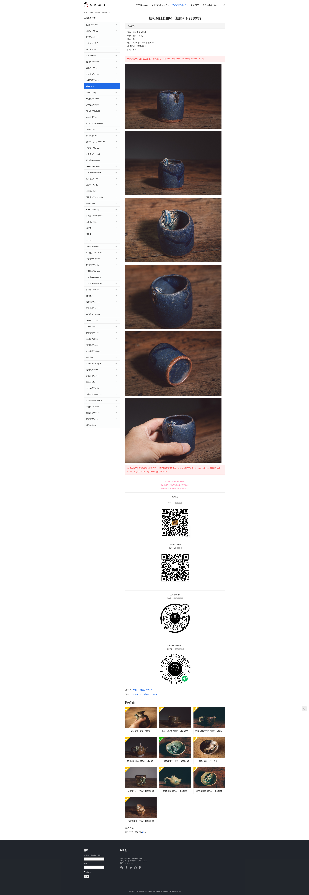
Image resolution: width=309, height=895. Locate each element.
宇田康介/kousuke (93, 314)
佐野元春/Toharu (92, 80)
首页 (85, 13)
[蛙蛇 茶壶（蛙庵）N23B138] (175, 780)
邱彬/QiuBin (90, 382)
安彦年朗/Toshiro (92, 388)
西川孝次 (89, 296)
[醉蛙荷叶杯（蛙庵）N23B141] (209, 780)
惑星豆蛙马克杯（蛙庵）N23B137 (210, 731)
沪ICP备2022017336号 (160, 891)
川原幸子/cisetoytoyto (94, 216)
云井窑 (88, 234)
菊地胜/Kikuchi (92, 370)
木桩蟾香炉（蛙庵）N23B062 (141, 821)
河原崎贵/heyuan (92, 376)
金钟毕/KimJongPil (93, 363)
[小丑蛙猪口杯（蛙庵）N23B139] (175, 750)
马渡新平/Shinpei (92, 148)
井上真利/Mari (91, 49)
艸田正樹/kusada (92, 345)
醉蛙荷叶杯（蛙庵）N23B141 (209, 791)
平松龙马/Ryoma (92, 246)
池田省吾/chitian (92, 62)
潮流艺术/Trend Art (160, 5)
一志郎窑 (89, 240)
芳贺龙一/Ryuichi (92, 31)
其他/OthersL (91, 425)
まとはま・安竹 (92, 43)
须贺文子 (89, 357)
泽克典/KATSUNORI (94, 283)
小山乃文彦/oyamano (94, 123)
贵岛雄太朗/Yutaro (93, 166)
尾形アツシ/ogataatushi (95, 142)
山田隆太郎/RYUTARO (94, 253)
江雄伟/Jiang (91, 92)
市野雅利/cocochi (93, 302)
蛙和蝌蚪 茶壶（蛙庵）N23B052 (141, 761)
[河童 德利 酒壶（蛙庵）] (141, 720)
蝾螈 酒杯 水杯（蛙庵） (209, 761)
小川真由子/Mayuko (94, 400)
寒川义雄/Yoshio (92, 265)
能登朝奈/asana (92, 419)
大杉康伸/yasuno (92, 333)
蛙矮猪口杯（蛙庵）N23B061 (145, 694)
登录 (143, 832)
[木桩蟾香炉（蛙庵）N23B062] (141, 810)
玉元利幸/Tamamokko (94, 197)
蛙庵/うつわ (90, 86)
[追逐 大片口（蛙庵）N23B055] (175, 720)
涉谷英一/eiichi (92, 185)
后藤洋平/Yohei (92, 68)
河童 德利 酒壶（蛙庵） (141, 731)
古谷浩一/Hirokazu (93, 173)
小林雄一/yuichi (92, 55)
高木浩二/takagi (92, 105)
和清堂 (179, 891)
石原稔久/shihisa (92, 74)
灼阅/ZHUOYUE (92, 25)
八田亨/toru (90, 129)
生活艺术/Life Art (180, 5)
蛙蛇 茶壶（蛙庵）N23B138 (175, 791)
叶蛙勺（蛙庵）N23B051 (143, 689)
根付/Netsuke (142, 5)
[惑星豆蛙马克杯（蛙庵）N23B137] (209, 720)
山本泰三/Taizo (92, 179)
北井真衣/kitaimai (93, 154)
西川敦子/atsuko (92, 290)
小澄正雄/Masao (92, 407)
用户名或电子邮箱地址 (92, 855)
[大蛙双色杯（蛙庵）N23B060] (141, 780)
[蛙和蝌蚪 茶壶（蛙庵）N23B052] (141, 750)
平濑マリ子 (90, 203)
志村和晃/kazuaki (93, 308)
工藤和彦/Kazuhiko (93, 271)
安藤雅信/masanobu (94, 394)
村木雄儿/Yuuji (91, 117)
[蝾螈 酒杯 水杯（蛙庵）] (209, 750)
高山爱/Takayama (93, 160)
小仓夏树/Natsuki (93, 259)
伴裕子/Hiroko (91, 191)
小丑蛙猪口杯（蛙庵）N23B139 (175, 761)
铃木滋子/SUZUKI (93, 111)
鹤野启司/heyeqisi (93, 209)
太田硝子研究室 (92, 339)
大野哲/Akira (91, 327)
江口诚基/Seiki (91, 136)
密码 (85, 863)
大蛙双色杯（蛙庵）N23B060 (141, 791)
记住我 (88, 872)
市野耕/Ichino (91, 222)
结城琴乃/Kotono (92, 99)
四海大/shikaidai (92, 37)
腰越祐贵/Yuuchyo (93, 413)
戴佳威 (88, 228)
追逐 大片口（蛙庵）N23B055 (175, 731)
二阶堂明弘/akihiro (93, 277)
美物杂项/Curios (210, 5)
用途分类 (195, 5)
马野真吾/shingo (92, 320)
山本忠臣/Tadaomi (93, 351)
